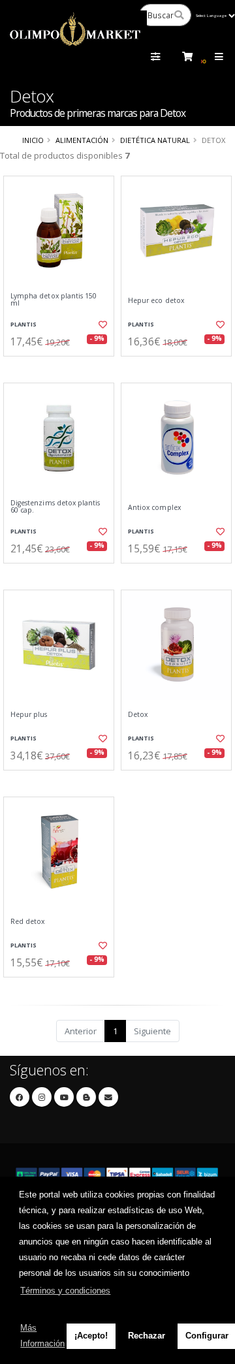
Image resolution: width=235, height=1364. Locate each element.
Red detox (27, 921)
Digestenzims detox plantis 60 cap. (55, 507)
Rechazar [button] (146, 1335)
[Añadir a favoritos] (103, 324)
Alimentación (81, 140)
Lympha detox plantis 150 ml (53, 300)
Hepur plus (29, 714)
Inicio (33, 140)
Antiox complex (154, 507)
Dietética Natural (155, 140)
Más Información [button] (42, 1335)
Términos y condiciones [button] (65, 1290)
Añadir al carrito (63, 367)
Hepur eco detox (156, 300)
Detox (138, 714)
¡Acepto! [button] (91, 1335)
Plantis (23, 324)
